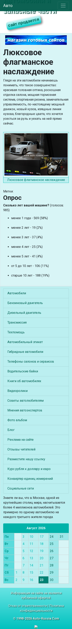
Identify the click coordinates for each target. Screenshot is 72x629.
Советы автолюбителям (25, 400)
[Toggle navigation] (63, 6)
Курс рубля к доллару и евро (29, 469)
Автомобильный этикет (25, 342)
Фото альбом (17, 420)
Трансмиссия (17, 322)
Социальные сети (20, 488)
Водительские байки (22, 371)
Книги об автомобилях (24, 381)
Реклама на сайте (20, 440)
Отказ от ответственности (27, 606)
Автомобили (16, 293)
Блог (11, 430)
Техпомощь (16, 332)
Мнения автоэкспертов (24, 410)
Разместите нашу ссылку (26, 459)
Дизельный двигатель (24, 313)
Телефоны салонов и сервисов (30, 361)
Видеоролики (17, 391)
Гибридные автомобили (25, 352)
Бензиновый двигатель (25, 303)
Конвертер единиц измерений (30, 479)
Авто (8, 5)
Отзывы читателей (21, 449)
